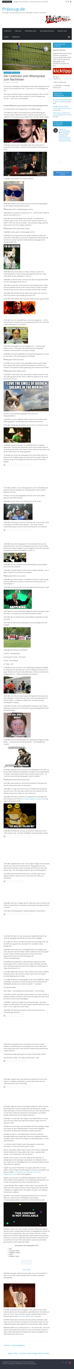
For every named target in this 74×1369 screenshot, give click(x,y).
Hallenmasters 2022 (47, 31)
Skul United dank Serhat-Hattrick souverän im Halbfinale (29, 2)
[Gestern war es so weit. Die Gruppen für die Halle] (67, 157)
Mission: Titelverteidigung (13, 1345)
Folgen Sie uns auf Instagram (63, 173)
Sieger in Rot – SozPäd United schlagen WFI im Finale (29, 1353)
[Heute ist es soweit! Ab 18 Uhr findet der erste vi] (58, 148)
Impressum (15, 37)
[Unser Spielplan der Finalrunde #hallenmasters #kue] (58, 157)
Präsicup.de (13, 9)
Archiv (6, 37)
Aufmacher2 (8, 72)
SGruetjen (15, 82)
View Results (27, 1270)
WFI (10, 1249)
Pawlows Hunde (14, 1253)
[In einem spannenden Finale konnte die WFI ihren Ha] (67, 148)
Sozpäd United (14, 1251)
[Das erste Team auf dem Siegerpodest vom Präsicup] (67, 166)
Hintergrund (16, 72)
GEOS (11, 1254)
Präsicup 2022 (62, 31)
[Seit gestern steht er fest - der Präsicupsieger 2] (58, 166)
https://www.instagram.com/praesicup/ (32, 799)
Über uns (18, 31)
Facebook (22, 1316)
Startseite (7, 31)
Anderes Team (14, 1256)
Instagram (32, 1316)
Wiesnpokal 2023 (30, 31)
